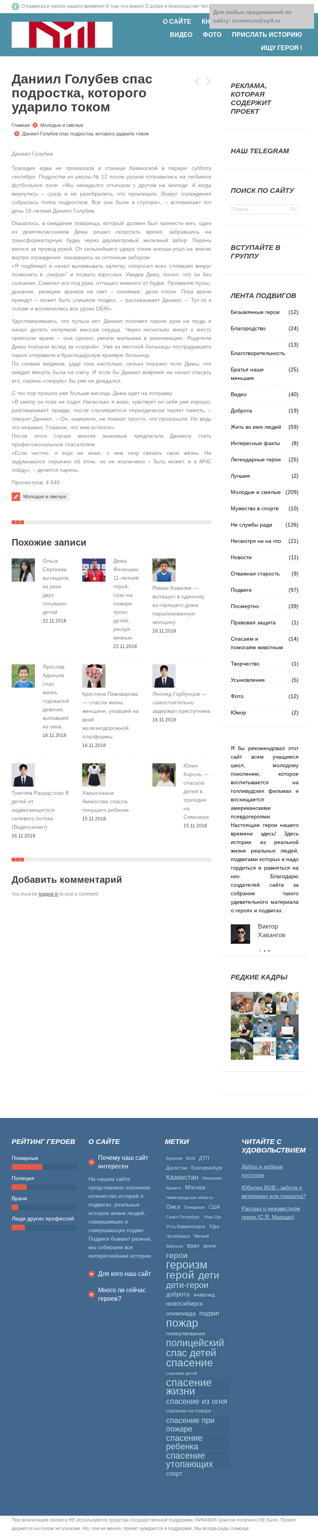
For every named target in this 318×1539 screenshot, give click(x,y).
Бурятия (174, 1158)
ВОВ (190, 1158)
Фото (237, 696)
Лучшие (240, 476)
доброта (178, 1294)
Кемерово (212, 1178)
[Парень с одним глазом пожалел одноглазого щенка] (242, 1025)
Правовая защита (253, 622)
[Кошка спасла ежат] (242, 1003)
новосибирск (184, 1303)
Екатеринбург (207, 1168)
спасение (189, 1363)
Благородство (248, 328)
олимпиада (180, 1313)
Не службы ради (251, 525)
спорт (174, 1473)
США (214, 1207)
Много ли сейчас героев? (122, 1294)
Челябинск (178, 1236)
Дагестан (176, 1168)
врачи (209, 1246)
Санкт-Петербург (183, 1217)
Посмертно (245, 606)
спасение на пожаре (188, 1411)
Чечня (201, 1236)
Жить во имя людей (256, 427)
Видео (239, 394)
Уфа (214, 1226)
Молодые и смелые (61, 125)
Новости (241, 557)
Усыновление (248, 680)
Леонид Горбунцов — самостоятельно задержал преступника (181, 702)
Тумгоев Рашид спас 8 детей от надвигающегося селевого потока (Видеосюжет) (40, 810)
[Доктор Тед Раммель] (287, 1048)
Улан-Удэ (212, 1217)
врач (193, 1245)
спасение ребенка (184, 1442)
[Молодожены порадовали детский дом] (264, 1003)
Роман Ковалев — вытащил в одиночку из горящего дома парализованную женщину (178, 605)
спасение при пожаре (190, 1424)
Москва (195, 1187)
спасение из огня (196, 1401)
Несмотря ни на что (256, 541)
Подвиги (241, 590)
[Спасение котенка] (242, 1048)
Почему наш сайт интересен (123, 1162)
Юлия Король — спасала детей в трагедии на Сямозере (196, 791)
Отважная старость (255, 573)
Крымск (173, 1187)
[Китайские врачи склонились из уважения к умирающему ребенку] (264, 1025)
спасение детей (181, 1373)
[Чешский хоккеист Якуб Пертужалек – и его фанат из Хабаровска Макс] (287, 1025)
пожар (182, 1323)
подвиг (209, 1313)
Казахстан (182, 1177)
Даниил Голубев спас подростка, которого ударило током (85, 134)
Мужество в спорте (255, 508)
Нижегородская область (189, 1197)
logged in (49, 894)
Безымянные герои (255, 312)
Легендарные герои (256, 459)
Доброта (241, 410)
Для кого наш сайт (124, 1273)
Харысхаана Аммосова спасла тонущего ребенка (105, 801)
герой (180, 1275)
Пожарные (194, 1207)
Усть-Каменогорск (185, 1226)
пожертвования (185, 1333)
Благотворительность (258, 353)
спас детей (191, 1352)
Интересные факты (255, 443)
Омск (173, 1206)
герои (177, 1255)
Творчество (245, 663)
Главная (21, 125)
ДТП (204, 1158)
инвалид (204, 1294)
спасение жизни (189, 1386)
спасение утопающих (189, 1460)
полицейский (195, 1342)
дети (208, 1275)
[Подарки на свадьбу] (287, 1003)
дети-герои (187, 1285)
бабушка (174, 1246)
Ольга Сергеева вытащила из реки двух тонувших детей (56, 586)
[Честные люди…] (264, 1048)
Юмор (238, 712)
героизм (186, 1264)
